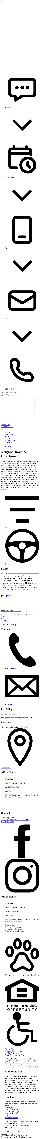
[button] (22, 971)
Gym (16, 581)
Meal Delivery (17, 583)
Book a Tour (5, 425)
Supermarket (22, 587)
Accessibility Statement (13, 929)
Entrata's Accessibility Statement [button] (16, 1055)
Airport (7, 576)
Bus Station (18, 576)
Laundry (6, 583)
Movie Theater (10, 585)
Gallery (8, 436)
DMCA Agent (10, 925)
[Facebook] (22, 858)
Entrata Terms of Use (12, 1131)
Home (7, 432)
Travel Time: (5, 619)
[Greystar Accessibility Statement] (22, 1045)
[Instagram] (22, 892)
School (5, 587)
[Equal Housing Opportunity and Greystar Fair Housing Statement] (22, 1011)
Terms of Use (10, 1049)
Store (12, 587)
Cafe (26, 576)
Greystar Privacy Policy (13, 1051)
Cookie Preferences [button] (12, 1053)
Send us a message (11, 1118)
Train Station (9, 590)
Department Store (25, 578)
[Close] (2, 2)
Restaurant (29, 585)
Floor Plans (9, 434)
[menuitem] (22, 433)
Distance (6, 595)
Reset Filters (5, 621)
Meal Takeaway (30, 583)
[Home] (17, 423)
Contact (8, 446)
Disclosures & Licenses (13, 927)
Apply (7, 444)
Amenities (8, 438)
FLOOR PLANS (7, 427)
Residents (8, 442)
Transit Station (23, 590)
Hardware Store (26, 581)
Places (4, 568)
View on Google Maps (9, 625)
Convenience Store (9, 578)
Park (20, 585)
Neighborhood (10, 440)
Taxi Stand (33, 587)
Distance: (4, 617)
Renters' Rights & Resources (15, 931)
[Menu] (2, 429)
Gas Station (7, 581)
